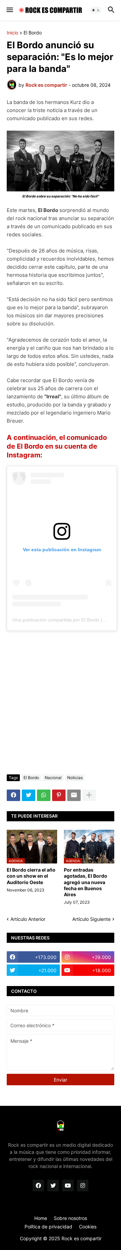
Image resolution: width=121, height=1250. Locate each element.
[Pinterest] (59, 795)
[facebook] (38, 1185)
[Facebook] (13, 795)
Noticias (75, 777)
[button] (9, 10)
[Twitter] (28, 795)
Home (40, 1218)
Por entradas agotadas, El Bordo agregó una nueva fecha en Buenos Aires (85, 882)
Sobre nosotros (70, 1218)
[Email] (74, 795)
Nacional (53, 777)
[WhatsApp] (43, 795)
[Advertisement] (60, 702)
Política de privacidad (48, 1226)
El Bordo (33, 32)
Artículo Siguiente (91, 919)
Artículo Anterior (27, 919)
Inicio (12, 32)
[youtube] (68, 1185)
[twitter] (53, 1185)
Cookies (87, 1226)
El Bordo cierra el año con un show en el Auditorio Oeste (31, 876)
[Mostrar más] (89, 795)
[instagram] (82, 1185)
